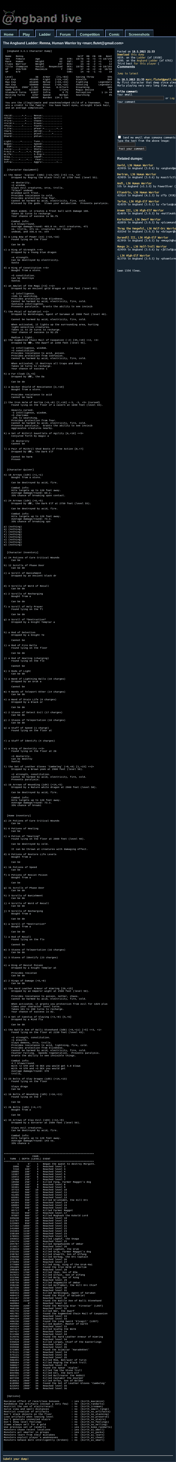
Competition (90, 34)
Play (26, 34)
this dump (130, 54)
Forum (65, 34)
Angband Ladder (147, 60)
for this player (145, 63)
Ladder (45, 34)
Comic (114, 34)
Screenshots (139, 34)
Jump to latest (127, 73)
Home (9, 34)
